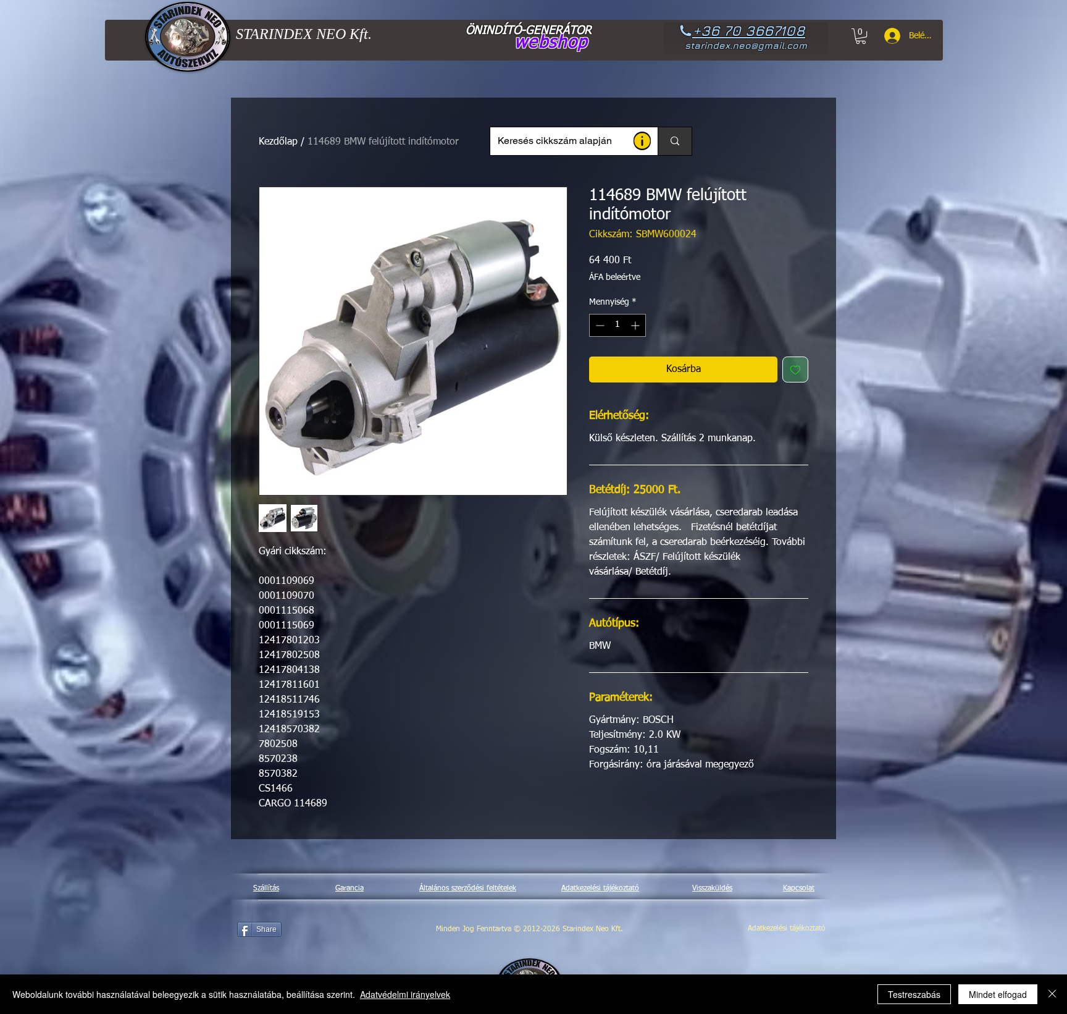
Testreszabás (914, 994)
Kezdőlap (278, 142)
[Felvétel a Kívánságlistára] (795, 369)
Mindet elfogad (998, 994)
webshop (551, 42)
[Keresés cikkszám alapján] (675, 141)
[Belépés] (888, 36)
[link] (861, 36)
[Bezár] (1052, 994)
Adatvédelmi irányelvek (405, 994)
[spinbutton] (617, 325)
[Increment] (636, 325)
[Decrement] (598, 325)
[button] (642, 141)
